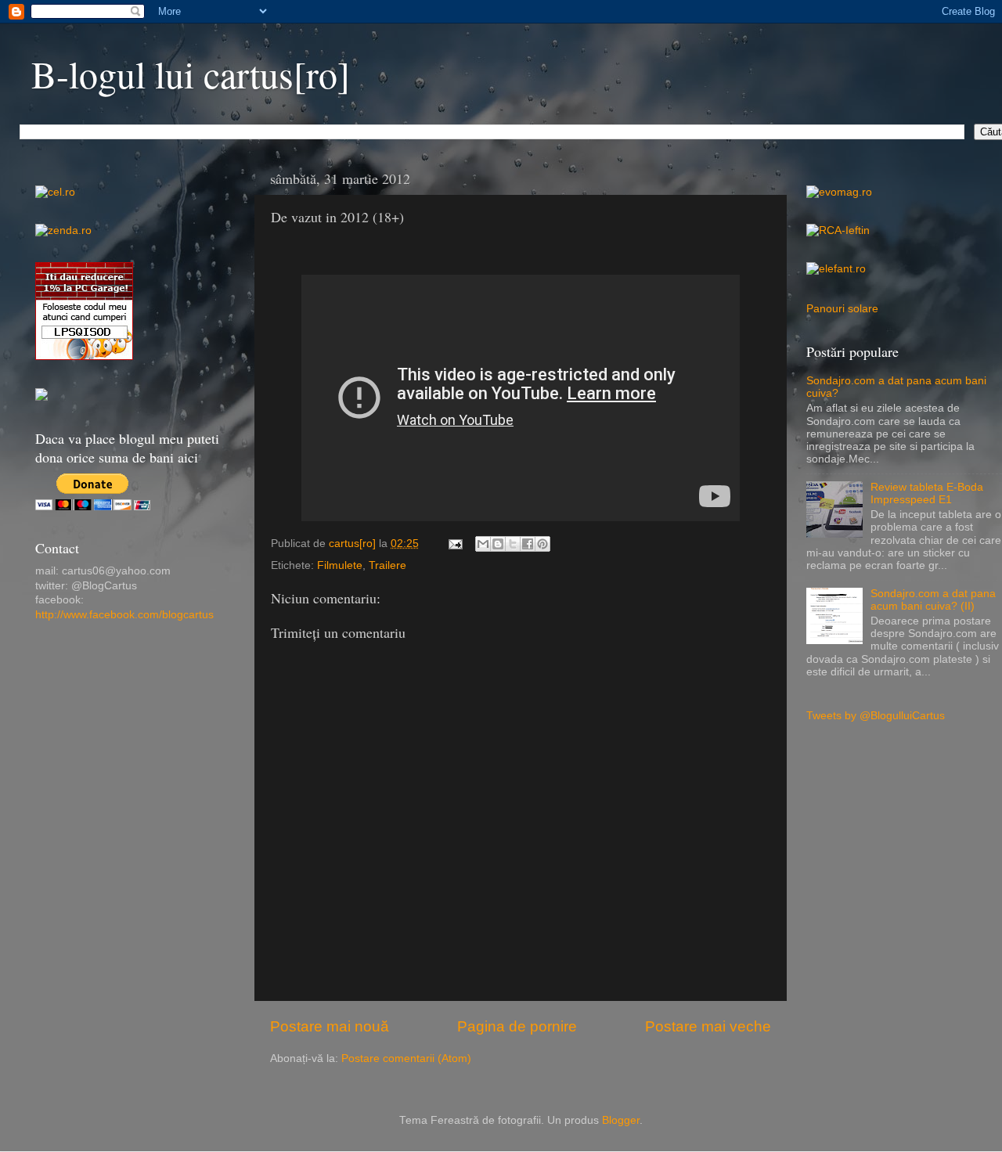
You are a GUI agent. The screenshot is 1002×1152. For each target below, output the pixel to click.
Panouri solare (842, 309)
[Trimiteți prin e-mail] (483, 544)
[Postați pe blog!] (498, 544)
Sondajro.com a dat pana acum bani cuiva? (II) (933, 600)
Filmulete (339, 565)
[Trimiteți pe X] (513, 544)
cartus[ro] (354, 543)
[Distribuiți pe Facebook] (527, 544)
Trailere (387, 565)
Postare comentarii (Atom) (406, 1058)
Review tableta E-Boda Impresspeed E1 (926, 493)
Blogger (621, 1120)
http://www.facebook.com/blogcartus (124, 615)
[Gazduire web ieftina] (41, 397)
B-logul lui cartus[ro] (190, 74)
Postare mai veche (708, 1026)
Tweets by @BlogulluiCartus (875, 716)
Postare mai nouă (329, 1026)
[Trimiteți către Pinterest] (542, 544)
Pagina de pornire (517, 1026)
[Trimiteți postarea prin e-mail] (454, 543)
